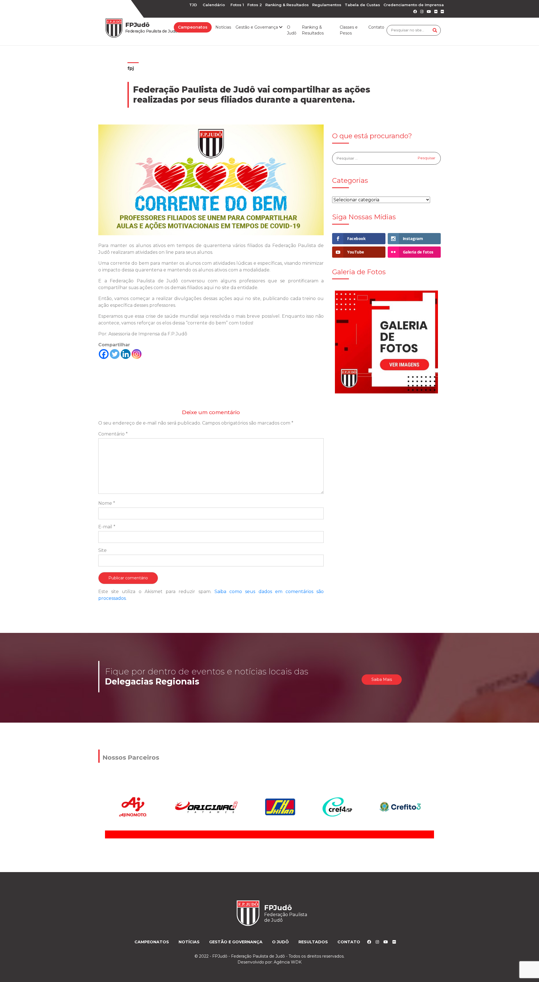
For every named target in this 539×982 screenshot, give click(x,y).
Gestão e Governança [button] (257, 27)
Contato (376, 27)
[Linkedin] (126, 354)
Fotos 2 (254, 5)
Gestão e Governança (235, 941)
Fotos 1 (237, 5)
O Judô (291, 30)
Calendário (214, 5)
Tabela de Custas (362, 5)
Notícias (223, 27)
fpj (130, 68)
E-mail (106, 526)
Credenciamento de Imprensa (413, 5)
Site (102, 550)
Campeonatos (192, 27)
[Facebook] (104, 354)
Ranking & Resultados (287, 5)
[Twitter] (115, 354)
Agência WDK (288, 962)
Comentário (113, 434)
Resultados (313, 941)
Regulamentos (326, 5)
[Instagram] (136, 354)
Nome (106, 503)
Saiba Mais (381, 679)
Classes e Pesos (349, 30)
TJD (193, 5)
